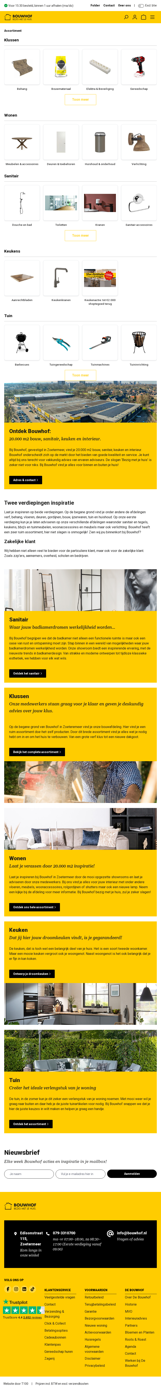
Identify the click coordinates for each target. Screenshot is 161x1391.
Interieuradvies (136, 1318)
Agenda (130, 1347)
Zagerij (49, 1359)
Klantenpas (52, 1345)
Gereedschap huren (58, 1352)
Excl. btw (151, 5)
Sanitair (11, 176)
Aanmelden (132, 1173)
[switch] (141, 6)
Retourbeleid (94, 1297)
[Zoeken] (126, 17)
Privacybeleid (95, 1366)
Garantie (91, 1312)
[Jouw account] (134, 17)
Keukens (12, 251)
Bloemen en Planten (139, 1332)
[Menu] (152, 17)
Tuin (8, 315)
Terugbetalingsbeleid (100, 1304)
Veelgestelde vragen (59, 1297)
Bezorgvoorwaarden (99, 1318)
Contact (109, 5)
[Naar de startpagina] (34, 17)
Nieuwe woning (96, 1325)
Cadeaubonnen (55, 1337)
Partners (131, 1325)
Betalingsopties (56, 1331)
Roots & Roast (135, 1339)
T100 (24, 1383)
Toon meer (80, 100)
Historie (131, 1304)
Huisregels (93, 1339)
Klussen (11, 40)
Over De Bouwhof (138, 1297)
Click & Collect (55, 1323)
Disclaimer (92, 1359)
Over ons (124, 5)
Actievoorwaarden (98, 1332)
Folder (95, 5)
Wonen (10, 115)
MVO (128, 1312)
